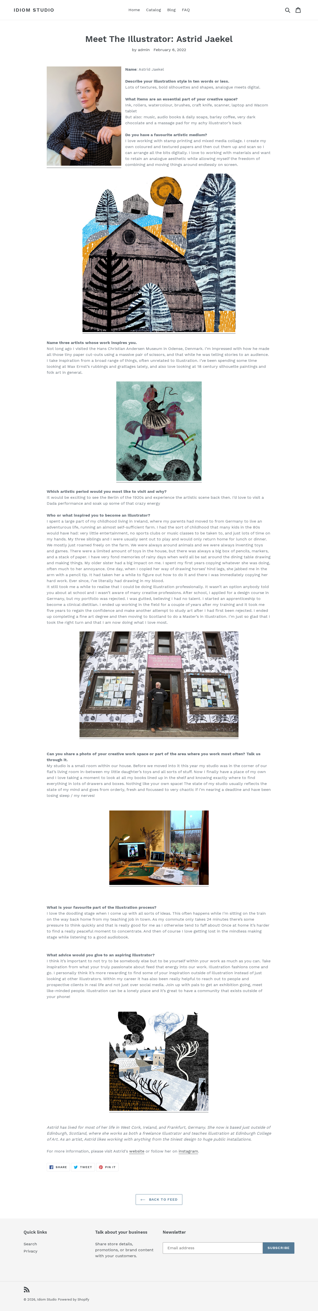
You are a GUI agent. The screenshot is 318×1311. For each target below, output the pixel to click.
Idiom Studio (34, 10)
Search (30, 1244)
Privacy (31, 1251)
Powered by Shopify (73, 1299)
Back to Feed (163, 1199)
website (136, 1151)
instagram (188, 1151)
